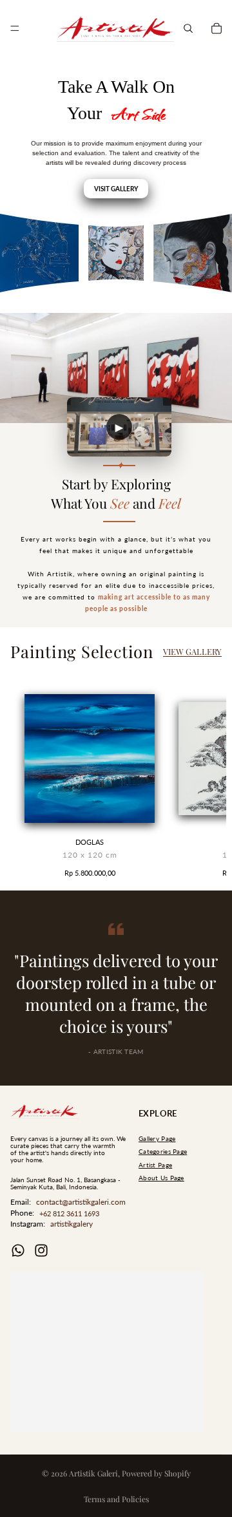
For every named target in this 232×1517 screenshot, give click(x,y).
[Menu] (15, 28)
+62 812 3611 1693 (69, 1213)
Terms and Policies (116, 1499)
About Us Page (161, 1178)
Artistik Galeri (93, 1473)
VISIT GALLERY (116, 189)
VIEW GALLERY (192, 651)
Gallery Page (157, 1138)
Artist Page (155, 1165)
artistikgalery (71, 1224)
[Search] (188, 28)
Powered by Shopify (156, 1473)
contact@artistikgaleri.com (81, 1202)
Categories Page (163, 1151)
